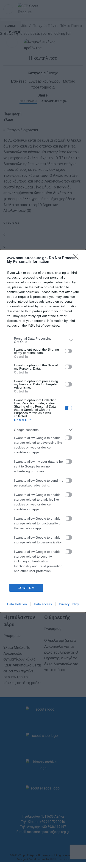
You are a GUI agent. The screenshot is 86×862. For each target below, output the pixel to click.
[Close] (77, 258)
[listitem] (43, 340)
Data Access (43, 604)
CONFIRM (26, 588)
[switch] (68, 351)
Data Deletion (17, 604)
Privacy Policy (69, 604)
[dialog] (43, 431)
